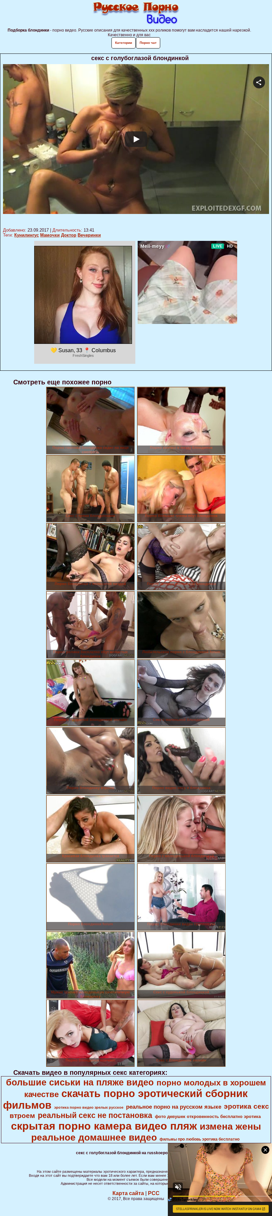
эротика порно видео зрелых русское (88, 1107)
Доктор (68, 235)
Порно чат (148, 43)
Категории (123, 43)
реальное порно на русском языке (173, 1106)
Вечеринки (89, 235)
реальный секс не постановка (95, 1115)
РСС (154, 1193)
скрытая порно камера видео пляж (104, 1126)
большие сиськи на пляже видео (80, 1082)
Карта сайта (128, 1193)
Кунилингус (26, 235)
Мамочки (50, 235)
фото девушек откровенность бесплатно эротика (208, 1116)
